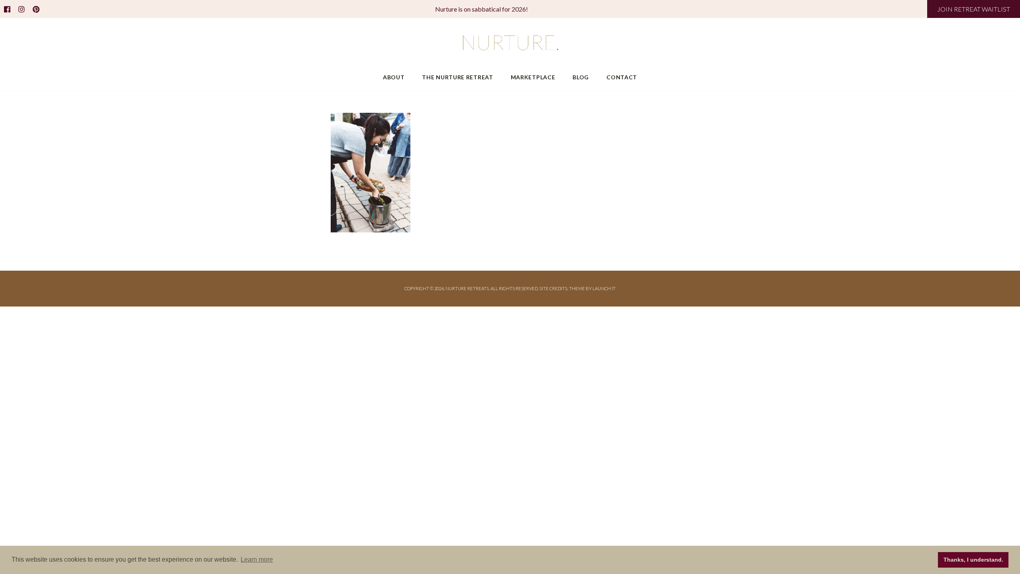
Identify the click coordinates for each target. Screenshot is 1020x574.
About (394, 77)
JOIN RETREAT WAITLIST (973, 9)
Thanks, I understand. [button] (973, 559)
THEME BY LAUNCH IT (592, 288)
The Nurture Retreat (457, 77)
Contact (621, 77)
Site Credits (553, 288)
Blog (581, 77)
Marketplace (533, 77)
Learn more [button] (257, 559)
